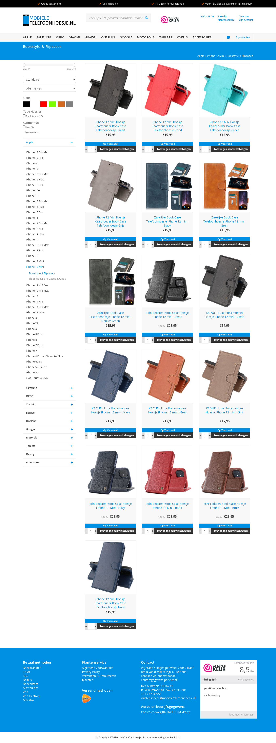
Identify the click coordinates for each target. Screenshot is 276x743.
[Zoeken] (146, 17)
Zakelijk (222, 16)
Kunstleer (32, 132)
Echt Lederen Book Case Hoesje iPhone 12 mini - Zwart (167, 315)
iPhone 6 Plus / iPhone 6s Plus (44, 356)
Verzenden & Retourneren (99, 676)
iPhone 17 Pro (34, 157)
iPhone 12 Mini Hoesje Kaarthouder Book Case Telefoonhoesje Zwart (110, 126)
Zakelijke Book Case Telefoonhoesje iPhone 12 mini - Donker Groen (110, 317)
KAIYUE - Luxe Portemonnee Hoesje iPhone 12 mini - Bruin (167, 410)
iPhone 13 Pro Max (37, 245)
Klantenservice (226, 20)
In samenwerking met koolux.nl (163, 737)
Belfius (27, 680)
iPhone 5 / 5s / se (36, 367)
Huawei (90, 37)
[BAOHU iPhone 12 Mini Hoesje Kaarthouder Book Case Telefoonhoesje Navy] (110, 567)
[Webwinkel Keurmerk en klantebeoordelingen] (170, 20)
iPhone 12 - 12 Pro (37, 285)
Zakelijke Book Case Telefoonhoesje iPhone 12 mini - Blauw (167, 221)
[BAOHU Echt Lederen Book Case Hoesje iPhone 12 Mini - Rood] (167, 471)
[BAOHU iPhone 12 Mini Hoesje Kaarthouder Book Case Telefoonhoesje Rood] (167, 90)
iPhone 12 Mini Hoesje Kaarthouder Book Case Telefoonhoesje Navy (110, 603)
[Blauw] (35, 104)
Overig (182, 37)
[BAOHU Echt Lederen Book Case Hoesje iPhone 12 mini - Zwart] (167, 280)
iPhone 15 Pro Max (37, 201)
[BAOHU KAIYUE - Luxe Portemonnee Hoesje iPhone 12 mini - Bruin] (167, 376)
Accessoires (202, 37)
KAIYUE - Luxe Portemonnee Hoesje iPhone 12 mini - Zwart (224, 315)
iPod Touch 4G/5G (37, 378)
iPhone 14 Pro (34, 228)
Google (126, 37)
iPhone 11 (32, 296)
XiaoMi (74, 37)
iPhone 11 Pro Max (37, 307)
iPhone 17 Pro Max (37, 152)
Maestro (28, 700)
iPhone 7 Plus (34, 345)
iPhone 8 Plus (34, 334)
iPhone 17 (32, 168)
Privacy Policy (91, 672)
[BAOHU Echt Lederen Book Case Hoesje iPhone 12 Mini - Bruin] (224, 471)
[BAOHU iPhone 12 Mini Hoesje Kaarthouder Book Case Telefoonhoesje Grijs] (110, 185)
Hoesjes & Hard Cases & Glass (47, 278)
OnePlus (108, 37)
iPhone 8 (31, 339)
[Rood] (43, 104)
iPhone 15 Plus (35, 207)
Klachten (87, 680)
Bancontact (30, 684)
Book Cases (34, 116)
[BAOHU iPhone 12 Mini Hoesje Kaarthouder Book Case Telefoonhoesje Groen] (224, 90)
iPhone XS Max (35, 312)
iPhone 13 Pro (34, 250)
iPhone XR (32, 323)
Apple (27, 37)
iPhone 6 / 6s (34, 361)
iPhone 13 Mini (35, 261)
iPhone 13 (32, 256)
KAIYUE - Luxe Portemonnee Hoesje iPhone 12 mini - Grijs (225, 410)
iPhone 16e (33, 190)
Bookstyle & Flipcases (240, 56)
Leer (30, 127)
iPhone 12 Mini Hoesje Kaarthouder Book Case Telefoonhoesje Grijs (110, 221)
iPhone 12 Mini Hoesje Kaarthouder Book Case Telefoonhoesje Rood (167, 126)
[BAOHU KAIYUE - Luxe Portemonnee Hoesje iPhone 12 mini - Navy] (110, 376)
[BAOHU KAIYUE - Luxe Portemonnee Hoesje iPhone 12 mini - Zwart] (224, 280)
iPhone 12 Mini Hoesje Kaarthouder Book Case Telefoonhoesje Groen (224, 126)
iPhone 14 (32, 239)
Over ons (244, 16)
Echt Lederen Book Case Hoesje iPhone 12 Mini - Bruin (224, 506)
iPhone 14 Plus (35, 234)
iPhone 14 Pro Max (37, 223)
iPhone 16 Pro (34, 185)
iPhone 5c (32, 372)
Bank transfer (32, 668)
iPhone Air (32, 163)
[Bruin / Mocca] (61, 104)
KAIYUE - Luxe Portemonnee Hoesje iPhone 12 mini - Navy (110, 410)
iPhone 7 (31, 350)
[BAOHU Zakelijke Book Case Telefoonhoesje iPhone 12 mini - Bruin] (224, 185)
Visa (25, 692)
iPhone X (31, 329)
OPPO (60, 37)
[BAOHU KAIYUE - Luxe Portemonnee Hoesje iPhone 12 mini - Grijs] (224, 376)
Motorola (145, 37)
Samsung (44, 37)
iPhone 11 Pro (34, 301)
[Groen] (52, 104)
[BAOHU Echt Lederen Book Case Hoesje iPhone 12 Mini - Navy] (110, 471)
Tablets (165, 37)
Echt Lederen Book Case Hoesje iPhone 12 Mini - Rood (167, 506)
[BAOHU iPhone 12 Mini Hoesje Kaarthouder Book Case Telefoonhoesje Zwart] (110, 90)
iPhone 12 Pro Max (37, 290)
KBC (25, 676)
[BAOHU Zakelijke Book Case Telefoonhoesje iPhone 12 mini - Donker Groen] (110, 280)
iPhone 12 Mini (215, 56)
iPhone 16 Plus (35, 179)
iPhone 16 (32, 196)
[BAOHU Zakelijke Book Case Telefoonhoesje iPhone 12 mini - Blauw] (167, 185)
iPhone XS (32, 318)
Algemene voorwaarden (97, 668)
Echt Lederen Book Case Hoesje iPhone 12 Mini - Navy (110, 506)
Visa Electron (31, 696)
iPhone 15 (32, 217)
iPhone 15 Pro (34, 212)
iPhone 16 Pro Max (37, 174)
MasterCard (30, 688)
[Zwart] (26, 104)
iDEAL (27, 672)
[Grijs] (69, 104)
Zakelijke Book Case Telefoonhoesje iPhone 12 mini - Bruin (224, 221)
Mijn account (246, 20)
